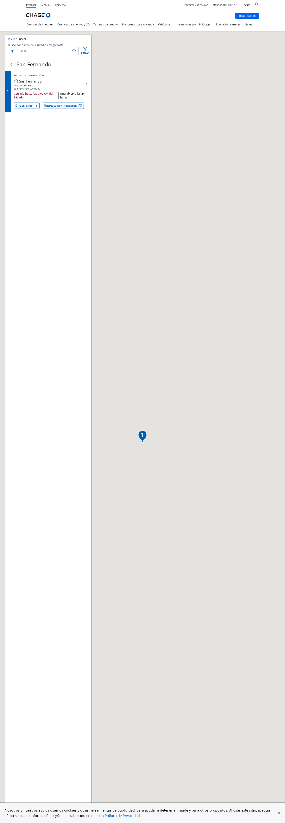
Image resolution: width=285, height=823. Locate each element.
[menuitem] (196, 5)
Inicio (11, 39)
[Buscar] (74, 51)
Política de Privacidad (122, 815)
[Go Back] (11, 64)
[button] (278, 812)
